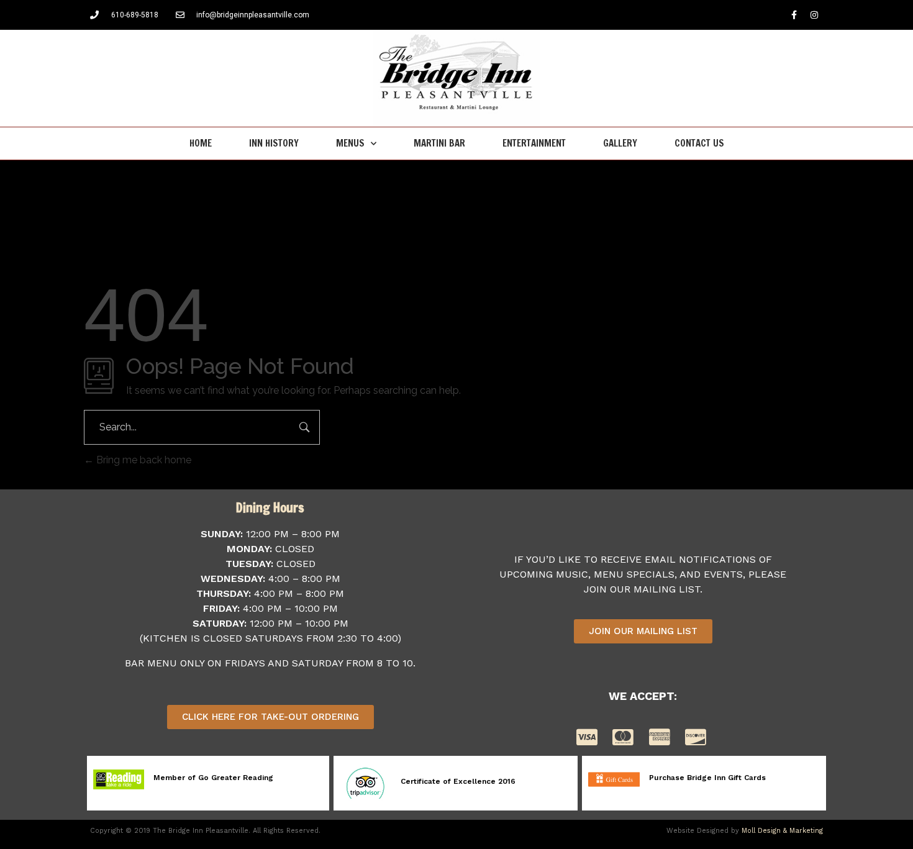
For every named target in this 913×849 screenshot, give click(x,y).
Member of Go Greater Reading (213, 777)
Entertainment (534, 143)
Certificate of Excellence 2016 (458, 781)
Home (200, 143)
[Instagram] (814, 15)
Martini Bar (439, 143)
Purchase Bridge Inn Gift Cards (707, 777)
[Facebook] (793, 15)
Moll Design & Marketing (782, 831)
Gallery (620, 143)
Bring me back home (142, 460)
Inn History (274, 143)
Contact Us (699, 143)
